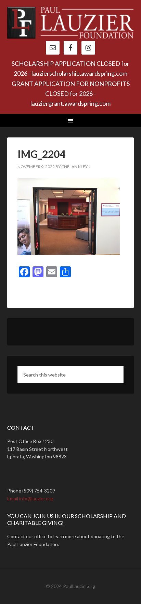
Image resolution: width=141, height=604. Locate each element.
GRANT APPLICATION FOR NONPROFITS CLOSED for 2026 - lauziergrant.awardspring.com (71, 93)
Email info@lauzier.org (30, 498)
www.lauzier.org (70, 24)
